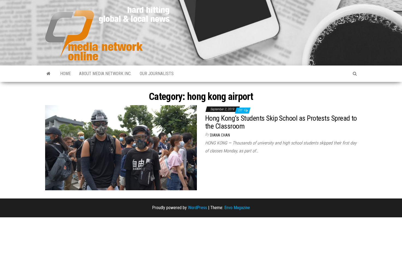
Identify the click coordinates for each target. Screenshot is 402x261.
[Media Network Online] (48, 74)
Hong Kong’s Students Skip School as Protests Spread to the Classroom (281, 122)
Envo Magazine (237, 207)
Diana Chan (220, 135)
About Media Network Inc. (105, 73)
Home (65, 73)
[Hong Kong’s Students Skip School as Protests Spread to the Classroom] (121, 147)
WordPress (197, 207)
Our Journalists (157, 73)
